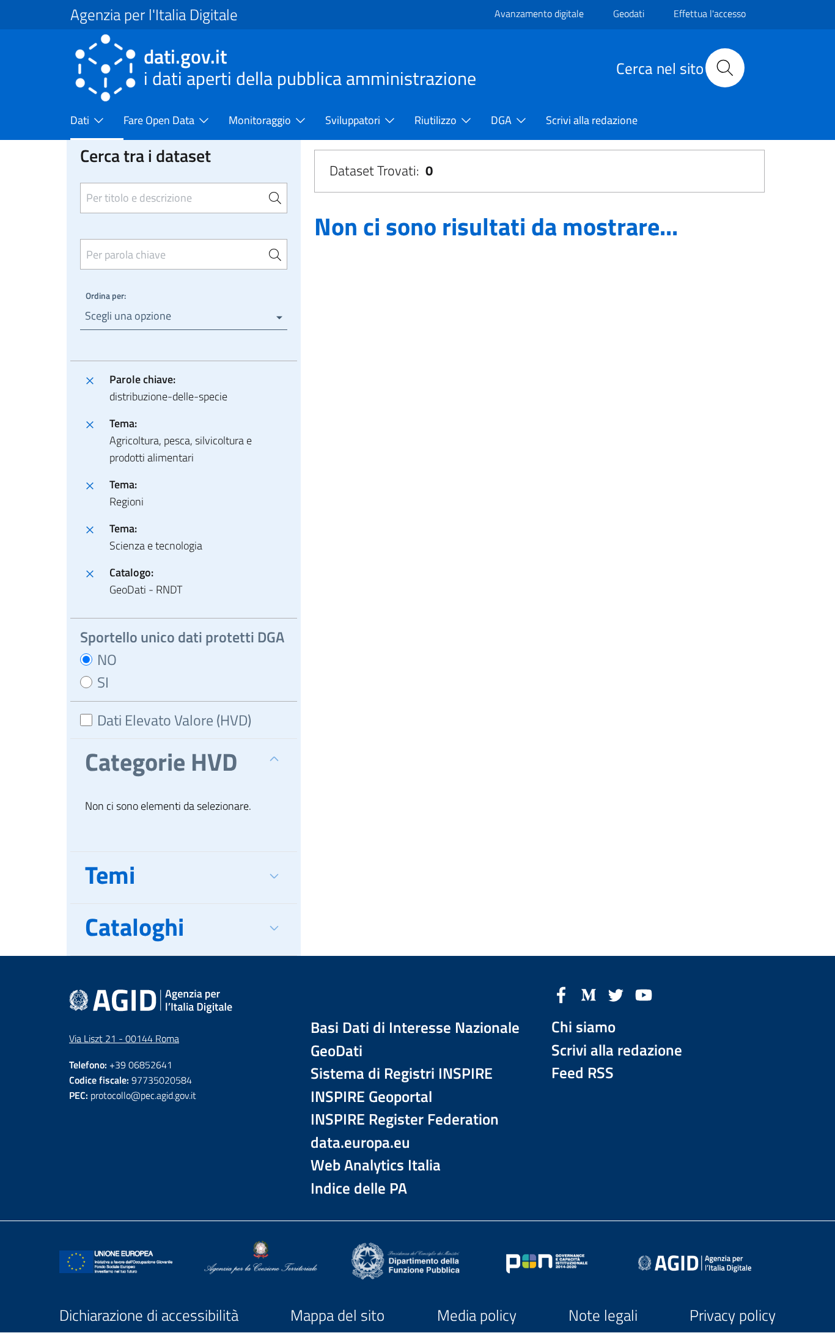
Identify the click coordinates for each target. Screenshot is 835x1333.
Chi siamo (583, 1027)
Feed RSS (582, 1073)
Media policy (477, 1315)
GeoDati (336, 1051)
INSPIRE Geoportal (371, 1096)
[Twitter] (616, 993)
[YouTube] (643, 993)
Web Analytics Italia (376, 1165)
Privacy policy (733, 1315)
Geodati (628, 13)
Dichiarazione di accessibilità (148, 1315)
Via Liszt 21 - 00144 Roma (124, 1038)
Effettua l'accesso (710, 13)
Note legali (603, 1315)
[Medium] (588, 993)
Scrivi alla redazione (616, 1050)
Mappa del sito (337, 1315)
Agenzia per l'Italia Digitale (154, 14)
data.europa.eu (360, 1142)
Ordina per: (106, 295)
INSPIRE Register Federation (405, 1119)
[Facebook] (561, 993)
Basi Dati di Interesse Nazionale (415, 1027)
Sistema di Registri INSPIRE (402, 1073)
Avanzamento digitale (539, 13)
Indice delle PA (359, 1188)
